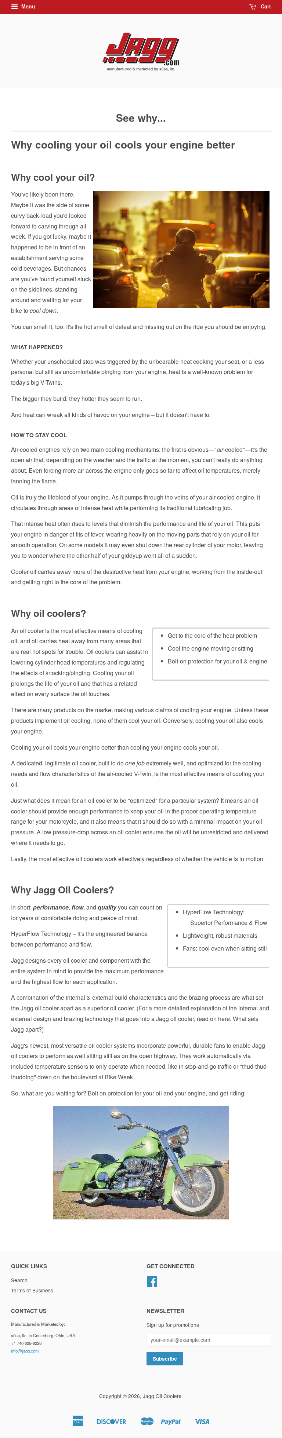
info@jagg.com (25, 1351)
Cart (265, 6)
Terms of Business (32, 1290)
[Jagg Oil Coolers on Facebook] (152, 1283)
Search (19, 1280)
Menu (27, 6)
